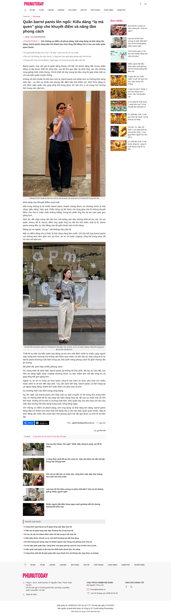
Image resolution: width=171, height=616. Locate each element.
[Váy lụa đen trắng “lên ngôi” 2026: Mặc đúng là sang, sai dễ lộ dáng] (33, 449)
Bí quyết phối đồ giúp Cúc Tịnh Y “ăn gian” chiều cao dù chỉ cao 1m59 (51, 53)
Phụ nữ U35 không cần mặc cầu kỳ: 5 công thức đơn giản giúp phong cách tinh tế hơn (57, 56)
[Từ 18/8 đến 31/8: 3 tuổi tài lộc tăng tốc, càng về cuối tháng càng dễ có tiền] (119, 145)
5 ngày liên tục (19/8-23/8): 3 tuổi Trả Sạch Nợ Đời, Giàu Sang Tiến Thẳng (137, 80)
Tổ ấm (41, 10)
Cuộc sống (108, 10)
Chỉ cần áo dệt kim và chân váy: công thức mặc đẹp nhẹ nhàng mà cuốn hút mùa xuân (74, 475)
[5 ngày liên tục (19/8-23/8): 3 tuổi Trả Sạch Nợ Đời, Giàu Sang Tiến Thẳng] (119, 80)
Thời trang (95, 10)
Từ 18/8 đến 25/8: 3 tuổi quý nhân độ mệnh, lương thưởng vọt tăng (138, 116)
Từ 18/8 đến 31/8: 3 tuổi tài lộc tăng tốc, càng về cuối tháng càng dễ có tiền (137, 145)
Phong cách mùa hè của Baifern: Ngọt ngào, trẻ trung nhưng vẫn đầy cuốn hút (54, 60)
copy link (102, 423)
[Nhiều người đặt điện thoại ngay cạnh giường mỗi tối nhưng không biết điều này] (33, 509)
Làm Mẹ (51, 10)
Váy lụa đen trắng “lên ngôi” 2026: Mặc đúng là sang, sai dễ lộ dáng (74, 445)
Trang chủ (26, 16)
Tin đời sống (139, 565)
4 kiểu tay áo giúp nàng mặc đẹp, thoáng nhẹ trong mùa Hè (48, 531)
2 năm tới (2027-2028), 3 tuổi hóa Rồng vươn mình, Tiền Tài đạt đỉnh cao (137, 93)
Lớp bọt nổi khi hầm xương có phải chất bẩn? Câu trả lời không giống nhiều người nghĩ (74, 490)
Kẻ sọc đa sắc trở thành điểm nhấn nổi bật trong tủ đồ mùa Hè (50, 534)
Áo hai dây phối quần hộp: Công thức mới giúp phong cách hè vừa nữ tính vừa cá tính (60, 546)
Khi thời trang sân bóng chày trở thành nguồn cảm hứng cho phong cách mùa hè (58, 542)
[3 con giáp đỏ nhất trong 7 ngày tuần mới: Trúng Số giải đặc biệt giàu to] (119, 106)
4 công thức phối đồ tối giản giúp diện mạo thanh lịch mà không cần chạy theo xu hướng (61, 553)
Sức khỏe (72, 10)
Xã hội (32, 10)
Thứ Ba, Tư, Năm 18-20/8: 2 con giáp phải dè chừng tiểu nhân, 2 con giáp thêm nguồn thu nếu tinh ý (137, 132)
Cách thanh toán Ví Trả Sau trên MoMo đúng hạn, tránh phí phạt (138, 53)
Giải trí (83, 10)
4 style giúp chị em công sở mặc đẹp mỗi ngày (49, 436)
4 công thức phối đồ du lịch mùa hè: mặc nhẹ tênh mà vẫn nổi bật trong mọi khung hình (75, 460)
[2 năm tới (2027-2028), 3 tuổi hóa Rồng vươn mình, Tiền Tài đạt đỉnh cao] (119, 93)
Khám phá (121, 10)
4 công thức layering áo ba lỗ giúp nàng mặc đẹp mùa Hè (48, 527)
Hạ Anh (103, 431)
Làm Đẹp (61, 10)
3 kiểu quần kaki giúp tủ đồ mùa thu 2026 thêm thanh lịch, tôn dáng (52, 549)
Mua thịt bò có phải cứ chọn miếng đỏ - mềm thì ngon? (137, 28)
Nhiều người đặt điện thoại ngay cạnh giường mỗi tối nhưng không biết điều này (73, 505)
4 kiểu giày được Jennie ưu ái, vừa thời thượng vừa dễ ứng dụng (51, 538)
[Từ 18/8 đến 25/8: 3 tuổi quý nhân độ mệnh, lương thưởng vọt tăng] (119, 118)
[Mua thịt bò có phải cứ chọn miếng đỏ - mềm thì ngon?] (119, 30)
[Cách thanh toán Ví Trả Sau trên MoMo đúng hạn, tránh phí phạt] (119, 55)
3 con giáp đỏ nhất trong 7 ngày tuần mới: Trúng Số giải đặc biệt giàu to (137, 104)
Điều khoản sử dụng (78, 611)
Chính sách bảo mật (93, 611)
